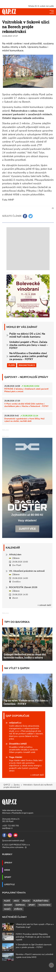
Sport (7, 877)
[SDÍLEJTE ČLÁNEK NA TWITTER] (30, 216)
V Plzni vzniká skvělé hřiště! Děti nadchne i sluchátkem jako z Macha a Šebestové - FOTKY (26, 405)
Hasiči (7, 909)
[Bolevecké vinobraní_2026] (28, 295)
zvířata (18, 909)
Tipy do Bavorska (17, 622)
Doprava (20, 905)
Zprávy (17, 785)
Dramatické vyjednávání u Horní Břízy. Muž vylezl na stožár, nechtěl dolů (24, 419)
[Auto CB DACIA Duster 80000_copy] (27, 537)
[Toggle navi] (52, 11)
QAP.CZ (7, 785)
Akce (16, 901)
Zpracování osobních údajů (13, 840)
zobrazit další (45, 605)
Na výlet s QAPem (16, 668)
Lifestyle (9, 884)
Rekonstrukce (27, 365)
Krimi (7, 870)
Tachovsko (44, 905)
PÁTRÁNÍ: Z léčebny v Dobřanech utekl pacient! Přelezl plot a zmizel (26, 390)
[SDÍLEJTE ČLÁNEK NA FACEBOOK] (25, 216)
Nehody (8, 905)
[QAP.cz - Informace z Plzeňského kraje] (9, 11)
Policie (26, 901)
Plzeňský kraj (40, 901)
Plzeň (11, 365)
